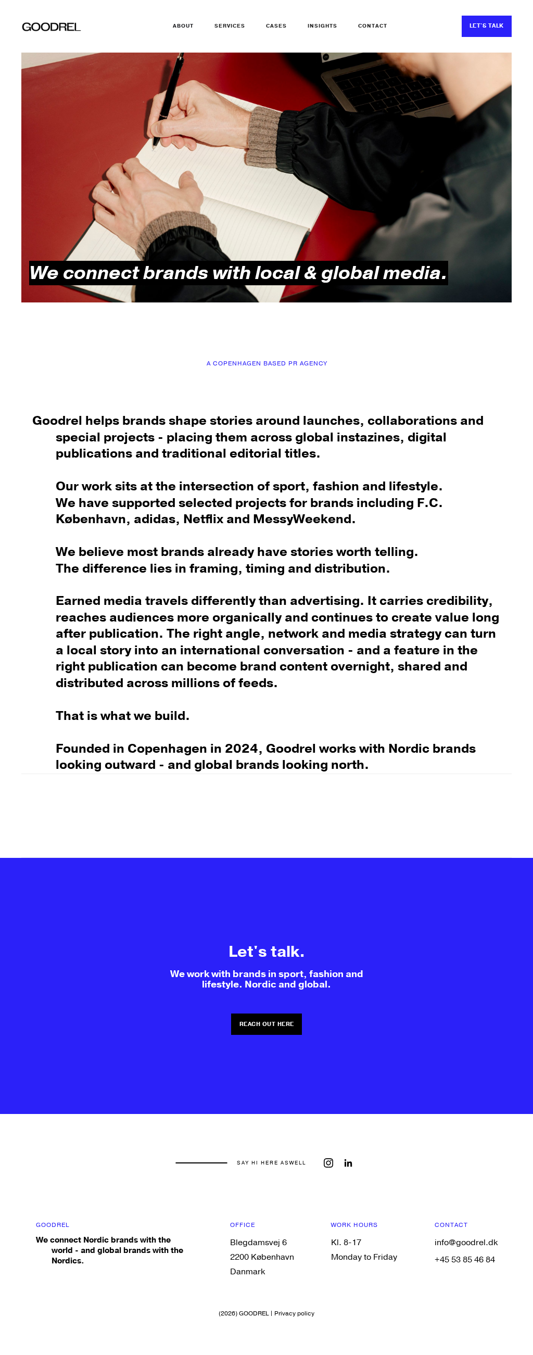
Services (229, 26)
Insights (322, 26)
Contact (372, 26)
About (183, 26)
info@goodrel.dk (466, 1242)
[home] (51, 26)
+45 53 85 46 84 (465, 1260)
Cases (276, 26)
